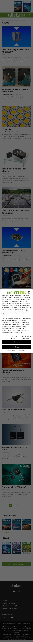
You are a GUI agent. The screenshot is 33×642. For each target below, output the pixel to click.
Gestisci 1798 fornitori (13, 337)
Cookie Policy (11, 350)
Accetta (16, 342)
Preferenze (16, 347)
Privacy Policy (21, 350)
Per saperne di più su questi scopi (25, 337)
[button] (29, 292)
